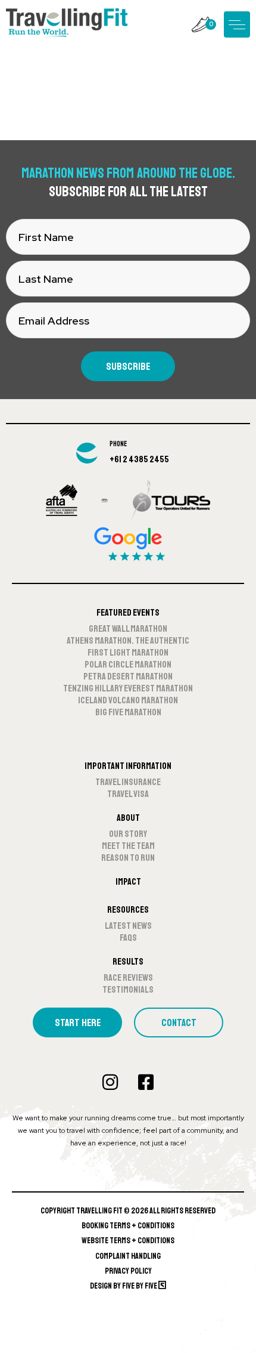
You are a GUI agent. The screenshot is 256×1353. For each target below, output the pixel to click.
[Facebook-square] (146, 1082)
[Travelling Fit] (66, 24)
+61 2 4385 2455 (139, 459)
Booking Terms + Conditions (128, 1226)
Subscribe (128, 366)
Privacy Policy (128, 1271)
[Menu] (237, 24)
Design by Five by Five (124, 1286)
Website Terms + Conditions (128, 1240)
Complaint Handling (128, 1256)
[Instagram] (110, 1082)
